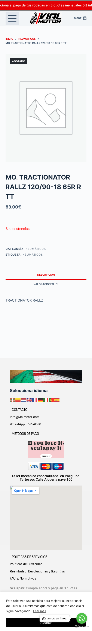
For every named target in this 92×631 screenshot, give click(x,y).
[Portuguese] (51, 400)
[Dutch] (24, 400)
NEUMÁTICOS (35, 249)
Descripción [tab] (46, 274)
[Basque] (12, 400)
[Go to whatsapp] (81, 618)
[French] (35, 400)
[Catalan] (18, 400)
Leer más (39, 611)
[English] (29, 400)
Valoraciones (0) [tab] (46, 284)
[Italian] (46, 400)
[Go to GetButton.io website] (82, 626)
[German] (40, 400)
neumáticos (32, 254)
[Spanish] (57, 400)
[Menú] (12, 18)
